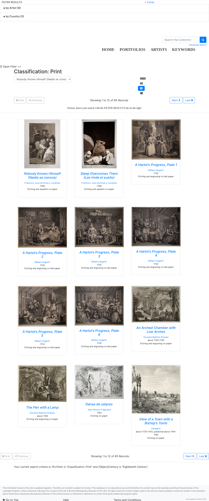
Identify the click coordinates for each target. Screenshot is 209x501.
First (21, 100)
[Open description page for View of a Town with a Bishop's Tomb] (156, 389)
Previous (36, 100)
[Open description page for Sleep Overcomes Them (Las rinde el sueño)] (99, 143)
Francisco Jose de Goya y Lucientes (42, 183)
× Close (149, 2)
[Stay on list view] (141, 93)
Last (188, 100)
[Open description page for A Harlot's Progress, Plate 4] (156, 226)
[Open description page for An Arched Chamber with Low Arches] (156, 304)
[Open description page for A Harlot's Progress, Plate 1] (156, 139)
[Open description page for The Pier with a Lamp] (42, 383)
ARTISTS (159, 49)
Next (175, 100)
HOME (108, 49)
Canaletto (156, 428)
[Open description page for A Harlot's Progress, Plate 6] (99, 305)
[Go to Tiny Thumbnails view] (143, 78)
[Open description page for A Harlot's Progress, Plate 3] (99, 226)
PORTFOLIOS (132, 49)
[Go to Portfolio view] (141, 88)
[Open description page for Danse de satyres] (99, 381)
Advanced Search (197, 45)
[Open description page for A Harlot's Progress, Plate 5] (42, 306)
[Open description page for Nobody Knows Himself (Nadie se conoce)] (42, 143)
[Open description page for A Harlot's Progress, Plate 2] (42, 226)
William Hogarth (156, 170)
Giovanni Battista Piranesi (156, 337)
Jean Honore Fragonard (99, 409)
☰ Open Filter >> (10, 66)
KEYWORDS (183, 49)
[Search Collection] (203, 40)
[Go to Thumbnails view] (141, 83)
